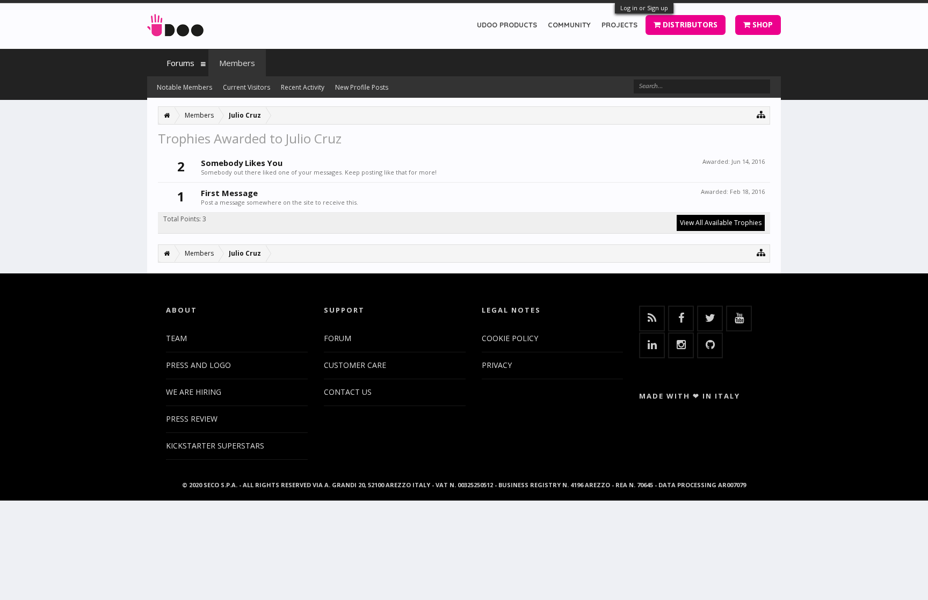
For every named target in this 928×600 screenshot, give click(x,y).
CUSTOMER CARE (355, 365)
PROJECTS (619, 24)
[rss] (652, 318)
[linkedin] (652, 345)
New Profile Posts (361, 87)
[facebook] (681, 318)
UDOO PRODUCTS (507, 24)
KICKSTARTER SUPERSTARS (215, 445)
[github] (710, 345)
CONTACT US (348, 392)
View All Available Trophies (721, 222)
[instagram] (681, 345)
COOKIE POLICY (510, 338)
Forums (180, 62)
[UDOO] (175, 23)
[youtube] (739, 318)
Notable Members (184, 87)
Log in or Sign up (644, 8)
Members (237, 62)
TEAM (176, 338)
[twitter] (710, 318)
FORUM (337, 338)
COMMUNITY (569, 24)
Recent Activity (302, 87)
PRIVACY (497, 365)
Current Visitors (246, 87)
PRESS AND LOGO (198, 365)
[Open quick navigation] (761, 114)
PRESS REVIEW (192, 419)
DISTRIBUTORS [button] (689, 24)
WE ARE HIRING (193, 392)
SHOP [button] (761, 24)
